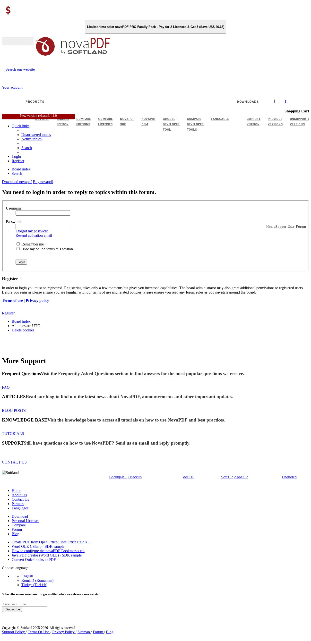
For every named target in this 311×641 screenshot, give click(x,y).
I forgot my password (32, 231)
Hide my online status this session (46, 249)
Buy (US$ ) (18, 41)
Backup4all (118, 477)
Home (16, 491)
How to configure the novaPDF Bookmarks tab (48, 551)
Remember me (32, 244)
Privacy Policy (64, 632)
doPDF (188, 477)
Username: (14, 208)
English (27, 576)
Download (20, 516)
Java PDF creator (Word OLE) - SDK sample (47, 555)
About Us (19, 495)
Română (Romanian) (37, 580)
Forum (17, 529)
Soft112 (227, 477)
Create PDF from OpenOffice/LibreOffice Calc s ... (51, 542)
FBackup (135, 477)
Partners (18, 504)
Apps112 (241, 477)
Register (8, 313)
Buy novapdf (43, 182)
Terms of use (12, 300)
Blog (15, 534)
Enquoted (289, 477)
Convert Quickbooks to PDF (34, 559)
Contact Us (20, 499)
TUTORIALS (13, 433)
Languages (20, 508)
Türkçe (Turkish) (34, 585)
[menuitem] (31, 139)
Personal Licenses (25, 521)
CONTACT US (14, 462)
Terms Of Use (39, 632)
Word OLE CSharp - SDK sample (38, 546)
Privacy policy (37, 300)
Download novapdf (17, 182)
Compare (19, 525)
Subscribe (12, 609)
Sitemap (84, 632)
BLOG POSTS (14, 410)
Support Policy (14, 632)
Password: (14, 221)
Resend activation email (34, 235)
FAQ (6, 387)
